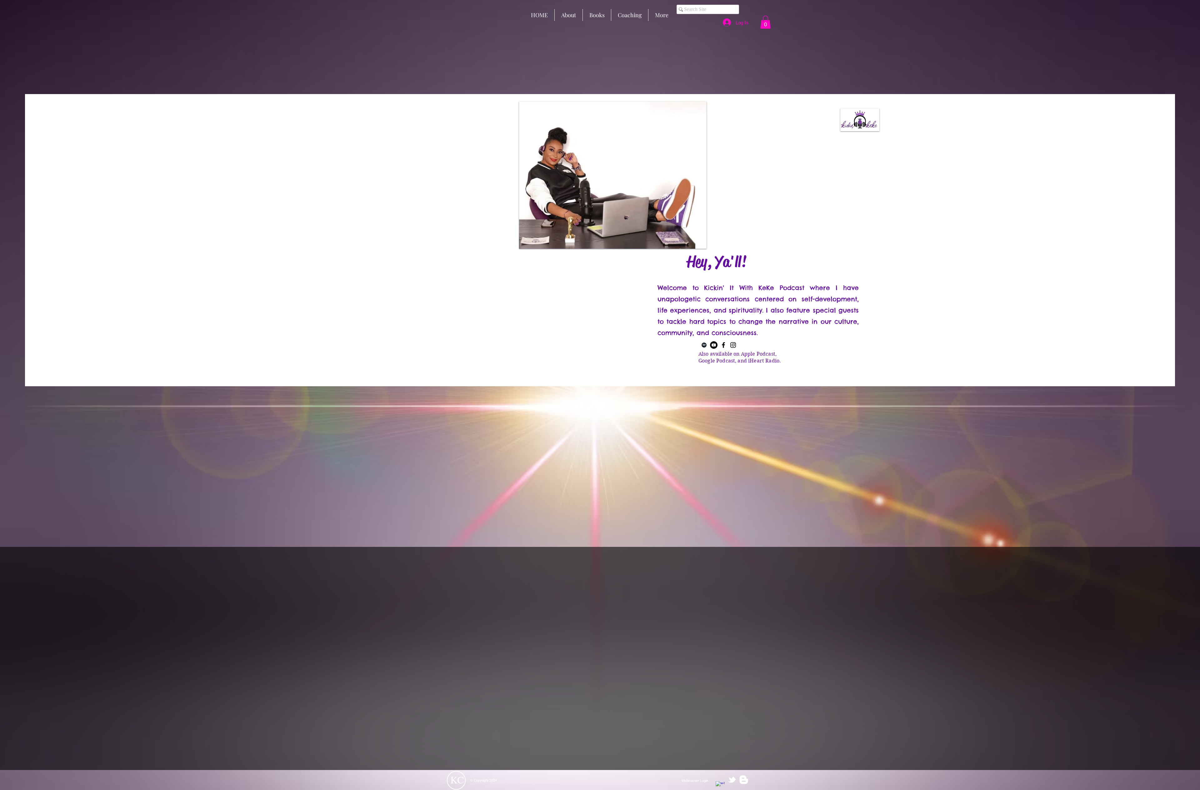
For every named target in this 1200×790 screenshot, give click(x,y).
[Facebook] (723, 345)
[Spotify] (704, 345)
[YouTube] (714, 345)
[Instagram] (733, 345)
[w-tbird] (732, 779)
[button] (765, 22)
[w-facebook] (720, 785)
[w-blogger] (743, 779)
